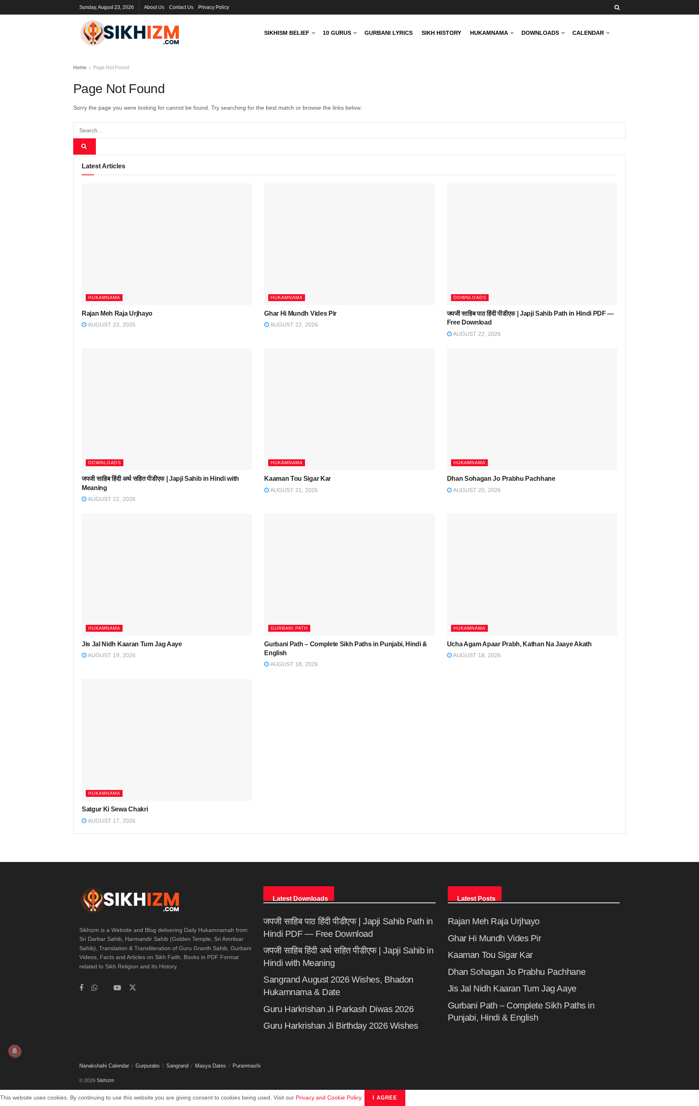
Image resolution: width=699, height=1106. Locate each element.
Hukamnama (489, 33)
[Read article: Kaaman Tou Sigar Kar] (349, 409)
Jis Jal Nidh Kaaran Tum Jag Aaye (132, 644)
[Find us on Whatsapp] (94, 988)
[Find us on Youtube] (117, 988)
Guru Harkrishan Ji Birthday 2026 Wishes (340, 1026)
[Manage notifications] (14, 1050)
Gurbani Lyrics (388, 33)
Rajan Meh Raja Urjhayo (117, 313)
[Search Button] (617, 7)
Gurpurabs (148, 1066)
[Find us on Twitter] (132, 988)
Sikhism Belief (286, 33)
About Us (154, 7)
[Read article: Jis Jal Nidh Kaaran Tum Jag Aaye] (167, 574)
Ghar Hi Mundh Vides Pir (300, 313)
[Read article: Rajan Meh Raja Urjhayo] (167, 244)
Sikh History (441, 33)
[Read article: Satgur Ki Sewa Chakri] (167, 740)
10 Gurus (337, 33)
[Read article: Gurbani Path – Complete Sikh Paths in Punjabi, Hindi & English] (349, 574)
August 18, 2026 (293, 664)
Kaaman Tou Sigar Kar (297, 478)
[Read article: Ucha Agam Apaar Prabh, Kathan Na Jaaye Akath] (532, 574)
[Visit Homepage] (129, 33)
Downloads (540, 33)
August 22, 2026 (293, 324)
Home (80, 67)
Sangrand (177, 1066)
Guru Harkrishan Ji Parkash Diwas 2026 (338, 1009)
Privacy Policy (213, 7)
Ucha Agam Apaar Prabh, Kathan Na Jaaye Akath (519, 644)
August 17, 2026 (111, 820)
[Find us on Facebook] (81, 988)
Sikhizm (105, 1080)
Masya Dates (210, 1066)
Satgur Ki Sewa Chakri (115, 809)
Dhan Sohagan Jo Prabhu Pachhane (501, 478)
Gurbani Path (289, 628)
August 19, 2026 (111, 655)
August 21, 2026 (293, 490)
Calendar (588, 33)
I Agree (385, 1098)
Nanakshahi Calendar (104, 1066)
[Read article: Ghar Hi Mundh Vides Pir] (349, 244)
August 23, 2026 (111, 324)
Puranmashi (247, 1066)
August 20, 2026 (476, 490)
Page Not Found (111, 67)
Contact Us (181, 7)
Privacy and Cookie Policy (328, 1097)
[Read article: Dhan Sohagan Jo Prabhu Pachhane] (532, 409)
